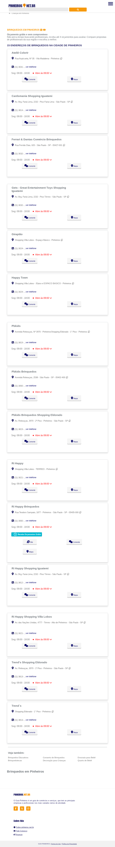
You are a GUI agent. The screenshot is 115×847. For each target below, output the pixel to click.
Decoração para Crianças (54, 760)
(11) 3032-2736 (21, 205)
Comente (31, 79)
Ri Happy (18, 463)
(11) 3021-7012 (21, 477)
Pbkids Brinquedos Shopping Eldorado (37, 414)
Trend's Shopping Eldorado (30, 662)
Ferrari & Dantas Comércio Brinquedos (37, 139)
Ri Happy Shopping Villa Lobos (32, 616)
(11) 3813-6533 (21, 676)
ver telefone (31, 67)
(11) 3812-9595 (21, 582)
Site (31, 542)
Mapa (75, 79)
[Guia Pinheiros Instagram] (29, 809)
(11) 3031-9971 (21, 67)
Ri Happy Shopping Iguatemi (30, 568)
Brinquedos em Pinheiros (25, 771)
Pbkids (16, 325)
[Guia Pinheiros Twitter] (23, 809)
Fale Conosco (21, 831)
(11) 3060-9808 (21, 386)
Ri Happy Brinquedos (26, 506)
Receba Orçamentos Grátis (29, 534)
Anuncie (19, 835)
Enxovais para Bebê (87, 757)
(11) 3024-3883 (21, 292)
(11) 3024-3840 (21, 248)
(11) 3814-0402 (21, 110)
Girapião (17, 234)
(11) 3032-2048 (21, 153)
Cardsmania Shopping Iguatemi (32, 95)
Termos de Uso (56, 844)
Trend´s (17, 705)
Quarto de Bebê (85, 760)
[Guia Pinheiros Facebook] (16, 809)
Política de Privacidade (69, 844)
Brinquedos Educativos (18, 757)
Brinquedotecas (15, 760)
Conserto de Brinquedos (54, 757)
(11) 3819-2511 (21, 429)
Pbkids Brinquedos (24, 371)
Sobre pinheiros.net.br (25, 827)
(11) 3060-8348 (21, 521)
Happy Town (20, 277)
